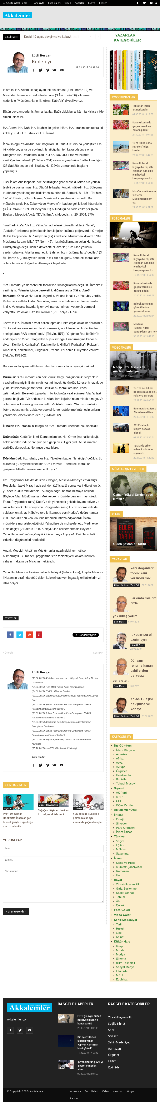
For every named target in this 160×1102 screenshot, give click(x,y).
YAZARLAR (125, 35)
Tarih (119, 924)
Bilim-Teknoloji (125, 962)
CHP (119, 801)
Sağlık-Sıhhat (125, 892)
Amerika (121, 754)
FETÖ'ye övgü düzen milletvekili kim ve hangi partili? (89, 1020)
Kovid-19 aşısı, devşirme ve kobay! (142, 704)
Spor (111, 1030)
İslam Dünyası (125, 750)
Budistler (122, 779)
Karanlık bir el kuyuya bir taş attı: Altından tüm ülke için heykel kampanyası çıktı (142, 171)
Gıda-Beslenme (126, 888)
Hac (118, 875)
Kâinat (120, 937)
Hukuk (120, 928)
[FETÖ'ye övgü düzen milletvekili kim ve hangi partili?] (66, 1018)
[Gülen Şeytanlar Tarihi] (133, 534)
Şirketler (121, 823)
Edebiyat (122, 979)
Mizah (120, 950)
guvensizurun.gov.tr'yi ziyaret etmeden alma (90, 1066)
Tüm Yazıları (38, 757)
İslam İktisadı (124, 831)
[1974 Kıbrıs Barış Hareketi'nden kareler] (121, 147)
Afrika (120, 758)
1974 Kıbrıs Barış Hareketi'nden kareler (142, 147)
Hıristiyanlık (123, 775)
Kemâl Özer (138, 645)
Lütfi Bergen (41, 55)
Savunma (122, 853)
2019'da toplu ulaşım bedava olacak (142, 429)
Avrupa (120, 766)
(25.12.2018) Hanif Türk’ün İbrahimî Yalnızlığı (54, 748)
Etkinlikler (122, 971)
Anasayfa (39, 2)
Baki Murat (119, 621)
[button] (156, 3)
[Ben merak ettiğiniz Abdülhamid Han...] (121, 411)
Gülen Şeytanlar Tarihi (129, 544)
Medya (120, 954)
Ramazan (122, 871)
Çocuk (120, 905)
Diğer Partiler (124, 805)
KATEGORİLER (127, 40)
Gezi (119, 932)
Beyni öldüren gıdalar (129, 238)
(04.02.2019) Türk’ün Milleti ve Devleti (51, 691)
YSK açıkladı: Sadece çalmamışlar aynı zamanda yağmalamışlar (87, 818)
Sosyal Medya (125, 967)
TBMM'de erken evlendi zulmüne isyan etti (143, 449)
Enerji (120, 819)
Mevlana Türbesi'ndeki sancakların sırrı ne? (145, 328)
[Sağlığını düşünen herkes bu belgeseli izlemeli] (53, 800)
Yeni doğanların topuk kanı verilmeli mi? (142, 573)
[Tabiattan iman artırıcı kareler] (121, 109)
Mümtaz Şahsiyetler (129, 867)
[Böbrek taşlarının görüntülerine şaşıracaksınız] (121, 306)
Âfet (118, 901)
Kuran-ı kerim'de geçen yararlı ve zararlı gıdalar (141, 126)
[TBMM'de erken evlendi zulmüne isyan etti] (121, 448)
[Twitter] (144, 2)
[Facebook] (137, 2)
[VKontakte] (55, 70)
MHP (119, 796)
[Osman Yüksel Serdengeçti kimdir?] (133, 489)
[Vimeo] (49, 70)
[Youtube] (151, 2)
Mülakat (121, 849)
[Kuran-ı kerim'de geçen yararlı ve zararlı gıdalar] (121, 124)
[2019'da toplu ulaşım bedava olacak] (121, 427)
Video (68, 2)
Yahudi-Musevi (125, 783)
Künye (91, 2)
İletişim (103, 2)
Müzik (120, 975)
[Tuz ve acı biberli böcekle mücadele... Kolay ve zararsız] (121, 390)
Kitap (119, 946)
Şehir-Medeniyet (119, 1042)
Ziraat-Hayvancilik (48, 804)
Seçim (120, 841)
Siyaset (8, 808)
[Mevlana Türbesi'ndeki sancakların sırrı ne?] (121, 326)
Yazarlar (79, 2)
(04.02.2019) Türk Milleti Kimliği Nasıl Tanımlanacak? (58, 687)
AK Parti (121, 792)
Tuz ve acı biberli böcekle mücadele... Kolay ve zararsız (145, 392)
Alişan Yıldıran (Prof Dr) (126, 585)
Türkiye (78, 808)
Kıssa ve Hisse (125, 862)
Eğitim (120, 845)
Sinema (121, 958)
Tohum (120, 897)
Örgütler (121, 771)
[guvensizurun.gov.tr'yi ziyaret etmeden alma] (66, 1064)
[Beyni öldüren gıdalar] (133, 235)
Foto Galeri (54, 2)
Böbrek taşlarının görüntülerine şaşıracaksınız (143, 307)
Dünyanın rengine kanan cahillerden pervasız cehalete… (133, 670)
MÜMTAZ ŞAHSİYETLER (128, 469)
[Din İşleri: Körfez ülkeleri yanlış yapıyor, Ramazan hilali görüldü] (66, 1041)
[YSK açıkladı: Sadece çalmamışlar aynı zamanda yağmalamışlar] (88, 802)
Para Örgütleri (125, 827)
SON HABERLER (15, 785)
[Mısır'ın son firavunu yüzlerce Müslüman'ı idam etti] (121, 193)
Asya (119, 762)
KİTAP (116, 514)
